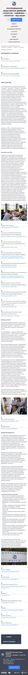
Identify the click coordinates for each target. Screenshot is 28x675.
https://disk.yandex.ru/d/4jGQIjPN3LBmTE (9, 624)
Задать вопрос (16, 19)
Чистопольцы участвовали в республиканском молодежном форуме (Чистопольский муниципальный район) (13, 243)
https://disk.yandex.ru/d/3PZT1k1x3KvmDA (10, 571)
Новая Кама (3, 593)
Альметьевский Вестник (6, 622)
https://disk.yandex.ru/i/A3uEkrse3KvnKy (9, 579)
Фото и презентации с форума (7, 419)
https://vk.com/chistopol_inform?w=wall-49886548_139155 (13, 236)
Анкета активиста (5, 58)
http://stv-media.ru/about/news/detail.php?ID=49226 (12, 610)
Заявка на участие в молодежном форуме (10, 73)
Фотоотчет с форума (5, 569)
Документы (14, 34)
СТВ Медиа (3, 608)
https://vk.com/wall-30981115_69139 (9, 295)
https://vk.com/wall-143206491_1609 (9, 306)
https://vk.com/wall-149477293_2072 (9, 267)
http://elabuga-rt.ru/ (5, 595)
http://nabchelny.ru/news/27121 (7, 602)
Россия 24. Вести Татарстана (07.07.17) (9, 584)
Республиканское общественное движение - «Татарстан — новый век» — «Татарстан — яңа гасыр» (12, 46)
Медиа (14, 36)
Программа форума (5, 426)
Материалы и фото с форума (7, 225)
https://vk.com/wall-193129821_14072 (9, 247)
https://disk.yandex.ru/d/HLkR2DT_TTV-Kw (10, 421)
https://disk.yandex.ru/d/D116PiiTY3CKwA (9, 227)
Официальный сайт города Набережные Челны (11, 600)
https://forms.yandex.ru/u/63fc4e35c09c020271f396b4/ (13, 68)
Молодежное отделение (14, 29)
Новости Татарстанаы (5, 615)
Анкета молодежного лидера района (9, 66)
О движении (14, 26)
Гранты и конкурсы (14, 42)
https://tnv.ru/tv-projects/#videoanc (8, 617)
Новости (14, 23)
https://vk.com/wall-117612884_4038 (9, 286)
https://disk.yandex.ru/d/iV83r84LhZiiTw (9, 428)
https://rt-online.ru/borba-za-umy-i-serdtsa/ (10, 315)
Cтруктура (14, 31)
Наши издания (14, 39)
